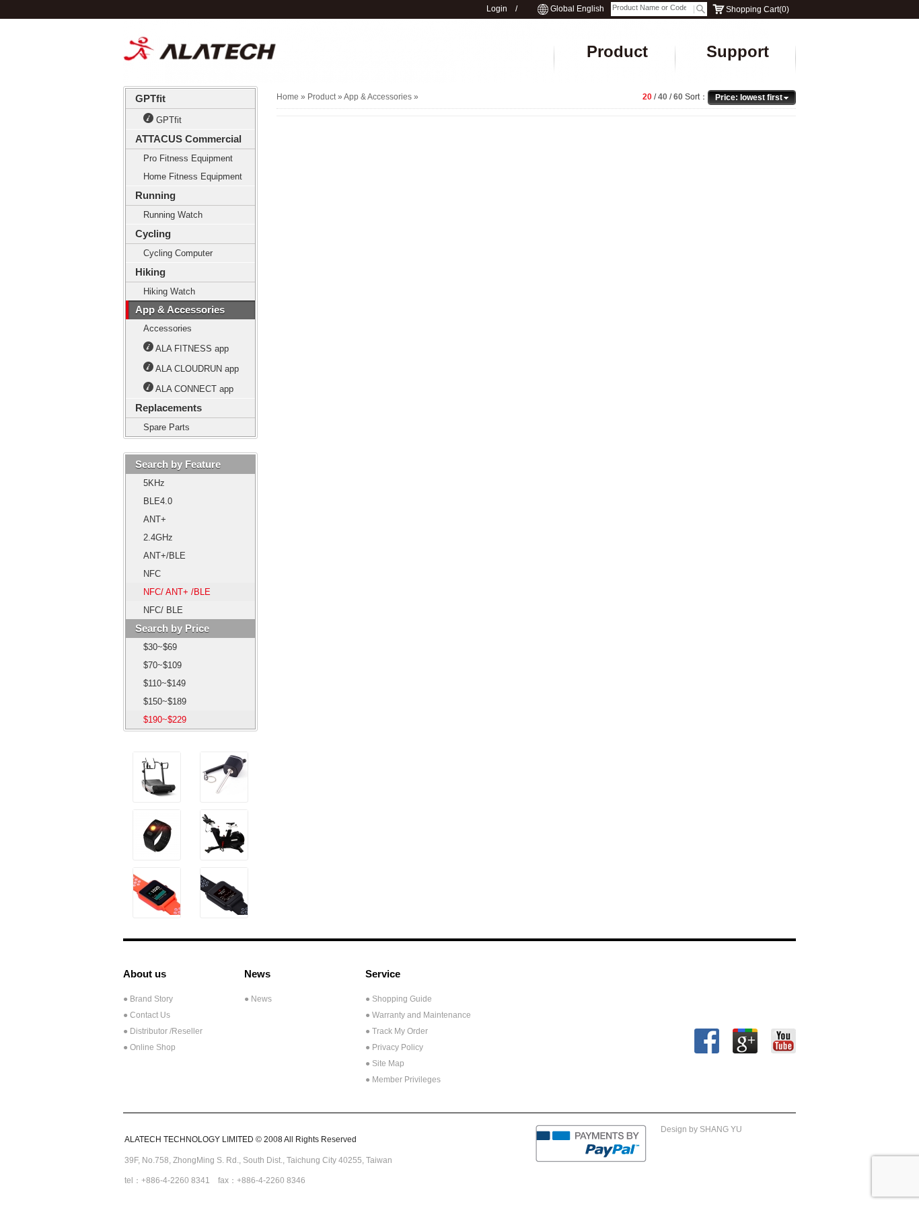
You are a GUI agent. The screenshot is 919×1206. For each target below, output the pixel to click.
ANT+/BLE (164, 556)
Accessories (167, 328)
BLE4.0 (157, 501)
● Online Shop (149, 1047)
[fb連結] (706, 1049)
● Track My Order (396, 1031)
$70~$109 (162, 665)
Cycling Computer (178, 253)
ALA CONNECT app (194, 389)
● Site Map (384, 1063)
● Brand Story (148, 999)
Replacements (168, 407)
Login (496, 8)
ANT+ (154, 519)
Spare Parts (166, 427)
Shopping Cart (752, 9)
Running (155, 195)
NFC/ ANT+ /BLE (177, 592)
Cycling (153, 233)
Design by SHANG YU (701, 1129)
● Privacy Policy (394, 1047)
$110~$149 (164, 683)
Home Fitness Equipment (192, 176)
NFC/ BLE (163, 610)
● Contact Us (146, 1015)
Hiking (150, 272)
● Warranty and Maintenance (418, 1015)
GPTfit (150, 98)
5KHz (154, 483)
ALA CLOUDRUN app (197, 369)
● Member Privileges (403, 1079)
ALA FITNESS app (192, 349)
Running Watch (173, 215)
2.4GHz (158, 537)
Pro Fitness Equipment (188, 158)
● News (258, 999)
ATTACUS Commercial (188, 139)
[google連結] (745, 1049)
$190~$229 (164, 720)
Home (288, 97)
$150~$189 (164, 701)
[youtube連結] (783, 1049)
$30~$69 (160, 647)
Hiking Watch (169, 291)
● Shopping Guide (398, 999)
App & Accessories (180, 309)
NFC (152, 574)
